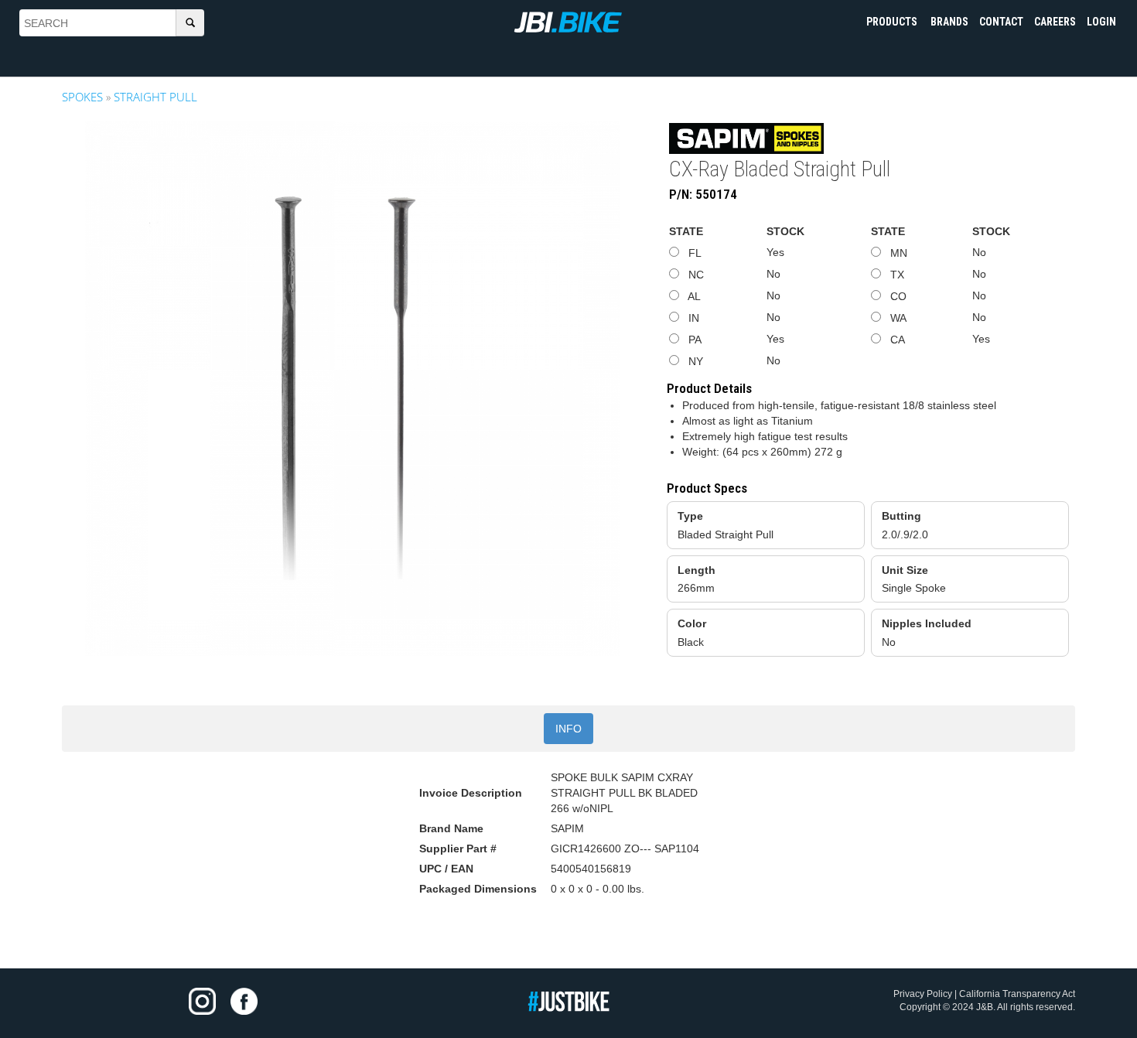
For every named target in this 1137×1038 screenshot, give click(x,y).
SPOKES (82, 96)
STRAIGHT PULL (155, 96)
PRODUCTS (893, 21)
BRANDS (949, 21)
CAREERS (1055, 21)
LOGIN (1101, 21)
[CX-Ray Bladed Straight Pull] (353, 388)
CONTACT (1001, 21)
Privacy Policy (922, 993)
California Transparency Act (1017, 993)
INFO (568, 728)
